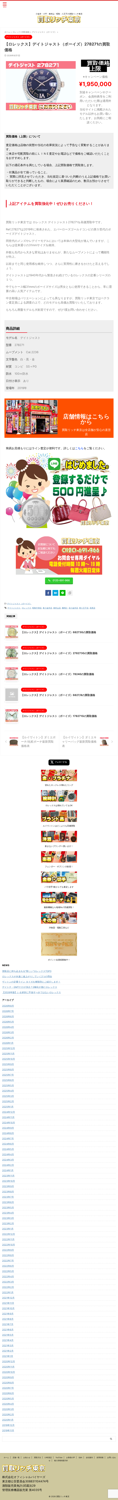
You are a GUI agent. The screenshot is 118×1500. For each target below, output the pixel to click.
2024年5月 (8, 1149)
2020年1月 (8, 1419)
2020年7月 (8, 1388)
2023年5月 (8, 1207)
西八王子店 (83, 608)
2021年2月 (8, 1350)
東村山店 (57, 608)
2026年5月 (8, 1021)
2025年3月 (8, 1096)
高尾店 (92, 608)
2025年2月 (8, 1101)
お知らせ (26, 1457)
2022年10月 (8, 1244)
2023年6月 (8, 1202)
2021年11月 (8, 1303)
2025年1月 (8, 1106)
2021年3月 (8, 1345)
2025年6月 (8, 1080)
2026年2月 (8, 1037)
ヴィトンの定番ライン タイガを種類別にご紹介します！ (31, 981)
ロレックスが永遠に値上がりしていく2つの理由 (27, 976)
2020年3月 (8, 1409)
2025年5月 (8, 1085)
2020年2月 (8, 1414)
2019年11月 (8, 1430)
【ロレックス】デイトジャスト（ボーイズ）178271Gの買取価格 (59, 716)
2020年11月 (8, 1366)
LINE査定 (48, 1457)
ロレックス (26, 608)
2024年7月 (8, 1138)
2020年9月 (8, 1377)
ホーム (6, 1457)
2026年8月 (8, 1005)
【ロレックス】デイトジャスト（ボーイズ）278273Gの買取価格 (59, 653)
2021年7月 (7, 1324)
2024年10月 (8, 1122)
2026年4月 (8, 1027)
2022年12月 (8, 1234)
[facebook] (48, 593)
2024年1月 (8, 1170)
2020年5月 (8, 1398)
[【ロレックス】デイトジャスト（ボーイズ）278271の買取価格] (55, 593)
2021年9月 (8, 1313)
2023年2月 (8, 1223)
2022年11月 (8, 1239)
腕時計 (64, 608)
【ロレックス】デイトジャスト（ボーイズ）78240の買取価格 (57, 674)
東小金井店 (47, 608)
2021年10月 (8, 1308)
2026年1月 (8, 1043)
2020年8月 (8, 1382)
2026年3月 (8, 1032)
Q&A (80, 1457)
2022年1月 (8, 1292)
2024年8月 (8, 1133)
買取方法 (37, 1457)
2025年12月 (8, 1048)
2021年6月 (8, 1329)
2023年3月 (8, 1218)
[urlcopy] (70, 593)
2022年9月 (8, 1250)
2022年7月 (8, 1260)
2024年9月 (8, 1127)
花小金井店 (73, 608)
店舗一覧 (16, 1457)
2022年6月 (8, 1265)
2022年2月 (8, 1287)
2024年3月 (8, 1159)
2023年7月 (8, 1196)
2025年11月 (8, 1053)
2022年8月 (8, 1255)
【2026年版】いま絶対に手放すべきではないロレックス (31, 992)
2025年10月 (8, 1058)
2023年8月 (8, 1191)
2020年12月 (8, 1361)
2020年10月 (8, 1372)
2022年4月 (8, 1276)
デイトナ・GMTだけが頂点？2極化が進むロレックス (29, 987)
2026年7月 (8, 1011)
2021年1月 (7, 1356)
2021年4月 (8, 1340)
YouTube (59, 1457)
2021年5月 (8, 1334)
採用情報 (100, 1457)
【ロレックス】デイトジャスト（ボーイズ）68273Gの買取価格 (58, 632)
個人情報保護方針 (61, 1460)
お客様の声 (70, 1457)
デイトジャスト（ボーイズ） (19, 603)
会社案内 (89, 1457)
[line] (62, 593)
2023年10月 (8, 1181)
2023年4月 (8, 1212)
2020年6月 (8, 1393)
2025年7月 (8, 1074)
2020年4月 (8, 1403)
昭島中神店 (37, 608)
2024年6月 (8, 1143)
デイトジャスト (14, 608)
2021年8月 (8, 1319)
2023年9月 (8, 1186)
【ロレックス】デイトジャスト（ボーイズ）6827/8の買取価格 (58, 695)
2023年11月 (8, 1175)
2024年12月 (8, 1112)
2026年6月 (8, 1016)
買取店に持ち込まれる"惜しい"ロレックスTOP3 (26, 971)
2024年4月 (8, 1154)
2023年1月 (8, 1228)
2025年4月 (8, 1090)
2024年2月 (8, 1165)
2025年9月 (8, 1064)
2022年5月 (8, 1271)
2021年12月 (8, 1297)
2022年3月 (8, 1281)
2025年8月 (8, 1069)
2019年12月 (8, 1425)
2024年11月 (8, 1117)
